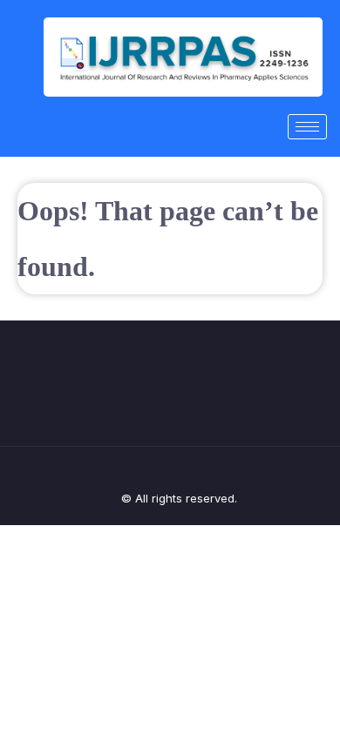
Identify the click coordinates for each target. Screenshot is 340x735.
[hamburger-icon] (307, 126)
